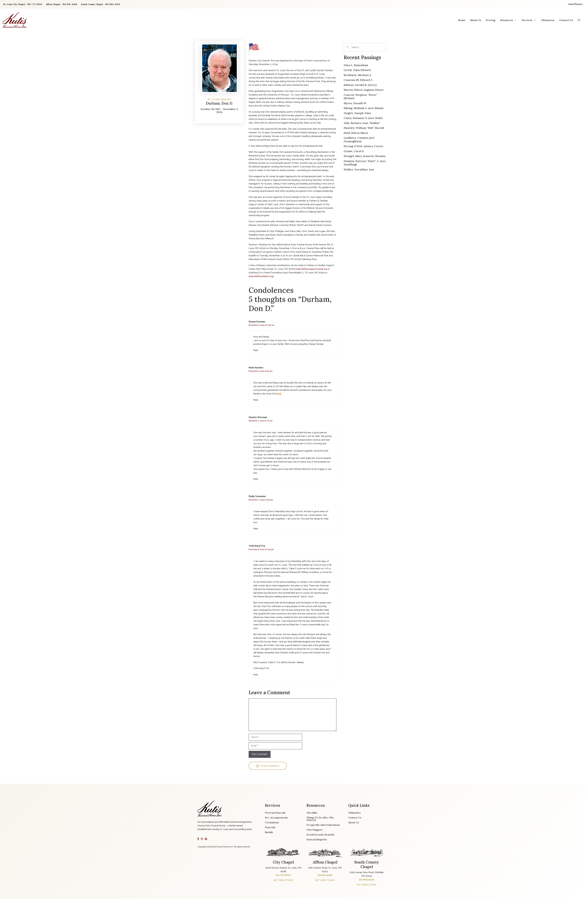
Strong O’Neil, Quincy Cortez (363, 146)
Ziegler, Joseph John (357, 113)
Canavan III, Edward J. (358, 80)
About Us (475, 20)
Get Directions (283, 880)
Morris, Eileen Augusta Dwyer (364, 90)
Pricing (490, 20)
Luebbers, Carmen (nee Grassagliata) (359, 139)
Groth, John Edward (357, 70)
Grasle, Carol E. (354, 151)
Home (461, 20)
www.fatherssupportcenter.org (311, 269)
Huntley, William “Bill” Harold (364, 128)
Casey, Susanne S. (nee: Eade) (363, 118)
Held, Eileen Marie (356, 133)
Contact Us (566, 20)
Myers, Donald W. (355, 103)
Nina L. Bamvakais (356, 65)
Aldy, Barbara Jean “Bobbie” (362, 123)
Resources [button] (506, 20)
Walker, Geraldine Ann (359, 169)
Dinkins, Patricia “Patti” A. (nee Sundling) (365, 162)
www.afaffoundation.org (261, 276)
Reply (255, 350)
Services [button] (527, 20)
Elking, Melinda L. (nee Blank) (363, 108)
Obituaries (547, 20)
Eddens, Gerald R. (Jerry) (360, 85)
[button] (579, 20)
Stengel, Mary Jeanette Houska (364, 156)
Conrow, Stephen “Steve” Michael (360, 96)
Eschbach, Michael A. (358, 75)
